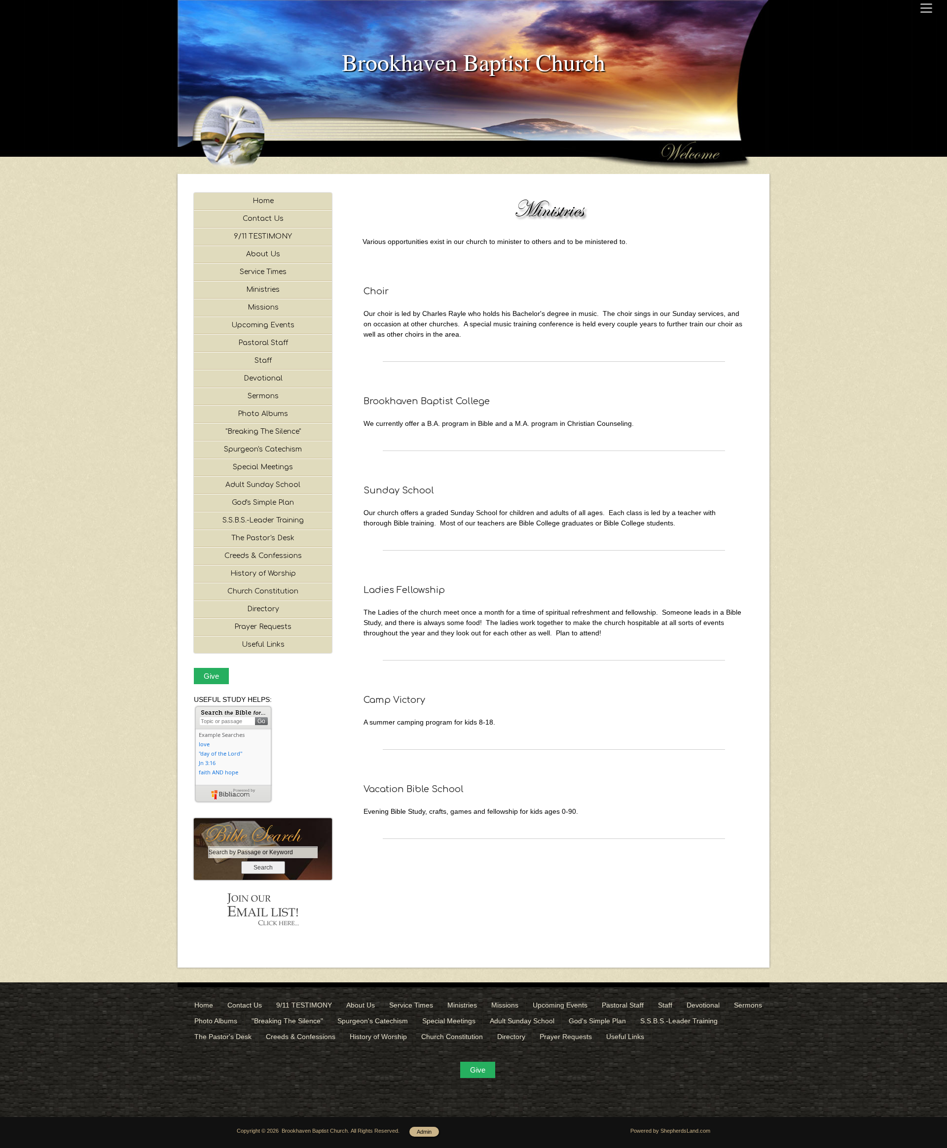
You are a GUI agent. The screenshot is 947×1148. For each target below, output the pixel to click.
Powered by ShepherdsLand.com (670, 1131)
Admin (424, 1132)
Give (211, 676)
